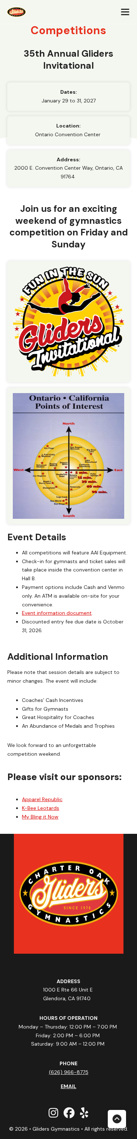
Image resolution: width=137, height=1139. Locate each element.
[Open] (125, 11)
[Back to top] (117, 1119)
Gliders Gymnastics (57, 1129)
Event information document (57, 613)
